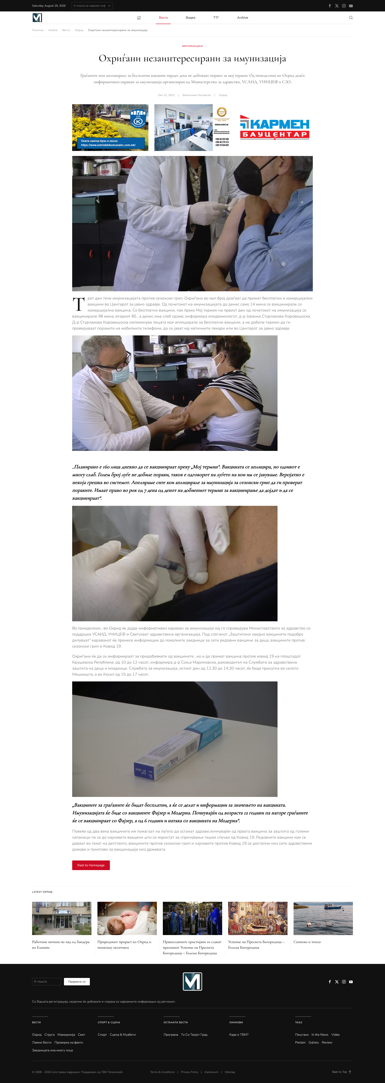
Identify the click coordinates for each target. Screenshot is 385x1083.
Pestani (300, 1042)
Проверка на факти (69, 1042)
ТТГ (216, 17)
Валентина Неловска (197, 95)
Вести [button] (163, 17)
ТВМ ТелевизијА (112, 1072)
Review (327, 1042)
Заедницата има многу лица (52, 1050)
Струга (50, 1034)
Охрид (223, 95)
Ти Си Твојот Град (194, 1034)
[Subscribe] (109, 5)
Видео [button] (190, 17)
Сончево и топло (307, 941)
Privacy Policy (189, 1072)
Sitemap (230, 1072)
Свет (81, 1034)
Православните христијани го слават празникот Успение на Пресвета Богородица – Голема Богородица (192, 947)
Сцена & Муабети (123, 1034)
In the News (320, 1034)
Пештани (302, 1034)
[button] (351, 18)
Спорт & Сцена (109, 1022)
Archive (242, 17)
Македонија (66, 1034)
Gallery (314, 1042)
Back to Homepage (91, 865)
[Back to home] (37, 18)
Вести (36, 1022)
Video (335, 1034)
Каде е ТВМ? (238, 1034)
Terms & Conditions (162, 1072)
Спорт (102, 1034)
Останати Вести (176, 1022)
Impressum (211, 1072)
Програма (171, 1034)
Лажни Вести (42, 1042)
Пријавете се (77, 982)
